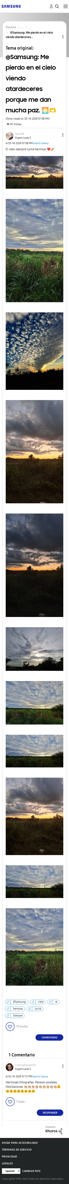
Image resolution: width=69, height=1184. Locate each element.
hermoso (18, 1008)
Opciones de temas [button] (56, 37)
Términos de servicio (17, 1149)
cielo (41, 1001)
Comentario (49, 1037)
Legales (7, 1163)
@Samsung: (19, 1001)
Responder (50, 1112)
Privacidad (9, 1156)
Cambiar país (31, 1171)
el (56, 1001)
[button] (56, 135)
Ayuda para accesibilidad (20, 1142)
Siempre (17, 1015)
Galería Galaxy (41, 143)
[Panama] (11, 6)
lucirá (38, 1008)
